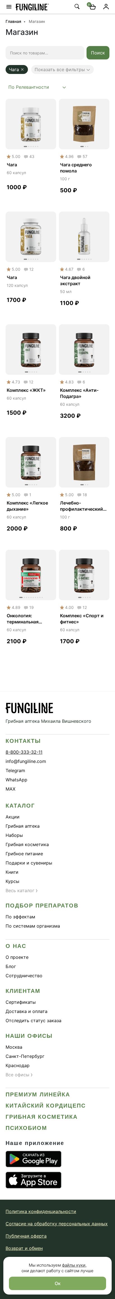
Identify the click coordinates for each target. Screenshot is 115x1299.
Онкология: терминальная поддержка (23, 619)
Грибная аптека (23, 826)
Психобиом (26, 1128)
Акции (13, 817)
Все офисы (19, 1074)
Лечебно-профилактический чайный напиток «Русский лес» (81, 506)
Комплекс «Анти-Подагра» (79, 393)
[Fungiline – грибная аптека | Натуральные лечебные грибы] (32, 6)
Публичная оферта (26, 1236)
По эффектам (20, 916)
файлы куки (73, 1265)
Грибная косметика (27, 844)
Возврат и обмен (24, 1248)
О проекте (17, 957)
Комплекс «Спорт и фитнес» (82, 619)
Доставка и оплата (26, 1011)
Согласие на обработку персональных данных (57, 1223)
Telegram (15, 770)
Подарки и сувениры (29, 863)
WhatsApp (16, 779)
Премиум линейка (38, 1094)
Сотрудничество (24, 975)
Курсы (12, 881)
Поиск (98, 53)
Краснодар (18, 1065)
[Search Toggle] (76, 6)
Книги (12, 872)
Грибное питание (24, 853)
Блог (11, 966)
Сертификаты (21, 1002)
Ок (58, 1283)
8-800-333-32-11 (24, 752)
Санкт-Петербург (25, 1056)
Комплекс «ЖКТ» (26, 390)
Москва (14, 1047)
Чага (12, 164)
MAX (10, 789)
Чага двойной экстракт (75, 280)
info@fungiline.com (26, 761)
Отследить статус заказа (33, 1020)
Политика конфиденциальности (41, 1211)
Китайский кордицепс (46, 1106)
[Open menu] (9, 6)
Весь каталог (22, 890)
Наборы (14, 835)
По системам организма (33, 926)
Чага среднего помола (76, 168)
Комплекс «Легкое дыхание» (27, 506)
